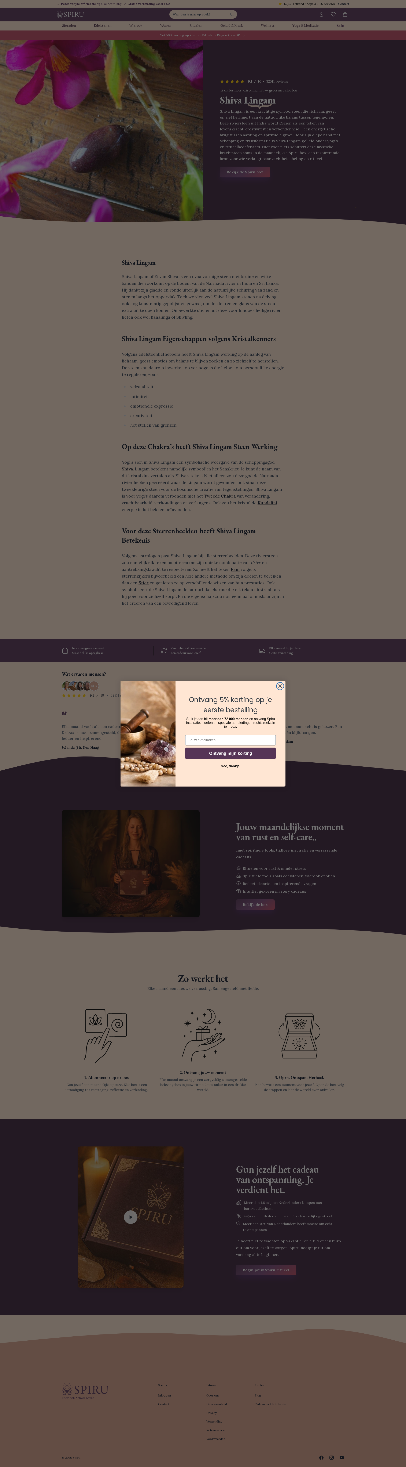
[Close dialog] (280, 686)
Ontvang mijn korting (230, 753)
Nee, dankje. (230, 766)
